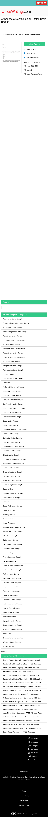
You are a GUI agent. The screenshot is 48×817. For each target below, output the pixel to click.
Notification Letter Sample (12, 531)
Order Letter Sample (10, 540)
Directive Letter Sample (11, 442)
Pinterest (34, 738)
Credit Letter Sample (10, 425)
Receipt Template (9, 561)
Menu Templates (9, 523)
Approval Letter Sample (11, 361)
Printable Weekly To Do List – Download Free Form (22, 709)
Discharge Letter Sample (12, 451)
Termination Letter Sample (12, 625)
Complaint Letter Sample (12, 395)
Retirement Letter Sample (12, 604)
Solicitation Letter (9, 617)
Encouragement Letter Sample (14, 459)
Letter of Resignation (10, 595)
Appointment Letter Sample (13, 353)
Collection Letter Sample (12, 391)
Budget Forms (8, 374)
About (24, 791)
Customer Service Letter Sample (15, 429)
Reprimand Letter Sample (12, 587)
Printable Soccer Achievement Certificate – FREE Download (23, 724)
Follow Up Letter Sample (12, 480)
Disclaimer (24, 801)
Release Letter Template (12, 583)
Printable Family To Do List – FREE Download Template (23, 705)
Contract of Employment (12, 412)
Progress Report (9, 553)
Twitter (34, 756)
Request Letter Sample (11, 591)
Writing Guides (8, 646)
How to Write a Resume (12, 608)
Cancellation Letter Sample (13, 378)
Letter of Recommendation (13, 566)
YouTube (34, 753)
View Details (34, 44)
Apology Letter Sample (11, 344)
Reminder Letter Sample (12, 578)
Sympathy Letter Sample (12, 621)
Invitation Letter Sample (12, 497)
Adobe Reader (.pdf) (33, 57)
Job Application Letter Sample (14, 349)
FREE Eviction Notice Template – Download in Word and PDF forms (23, 675)
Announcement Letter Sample (14, 340)
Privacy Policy (24, 796)
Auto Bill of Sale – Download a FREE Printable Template (23, 713)
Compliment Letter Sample (13, 400)
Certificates (7, 383)
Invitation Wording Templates (13, 777)
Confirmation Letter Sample (13, 404)
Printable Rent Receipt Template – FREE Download (22, 664)
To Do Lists (7, 634)
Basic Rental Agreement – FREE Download (19, 732)
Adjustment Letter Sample (12, 336)
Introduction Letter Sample (13, 493)
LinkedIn (34, 749)
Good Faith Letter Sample (12, 506)
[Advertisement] (24, 27)
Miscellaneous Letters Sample (14, 527)
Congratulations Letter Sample (14, 408)
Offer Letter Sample (10, 536)
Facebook (34, 760)
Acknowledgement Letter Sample (15, 332)
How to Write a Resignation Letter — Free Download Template (23, 702)
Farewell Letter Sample (11, 476)
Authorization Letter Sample (13, 370)
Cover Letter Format (10, 421)
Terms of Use (24, 805)
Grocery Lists (8, 489)
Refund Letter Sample (11, 574)
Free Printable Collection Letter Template (18, 671)
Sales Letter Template (11, 612)
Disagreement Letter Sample (13, 446)
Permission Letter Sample (12, 544)
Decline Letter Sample (11, 434)
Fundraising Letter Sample (13, 485)
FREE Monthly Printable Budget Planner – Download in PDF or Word (23, 687)
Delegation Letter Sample (12, 438)
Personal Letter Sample (11, 549)
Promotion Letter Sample (12, 557)
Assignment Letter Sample (12, 366)
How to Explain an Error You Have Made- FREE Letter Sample (23, 690)
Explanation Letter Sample (12, 472)
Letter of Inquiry (9, 510)
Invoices (6, 502)
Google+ (35, 746)
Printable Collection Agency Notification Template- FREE (23, 668)
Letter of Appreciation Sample (14, 357)
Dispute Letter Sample (11, 455)
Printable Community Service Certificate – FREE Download (23, 721)
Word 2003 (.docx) (32, 53)
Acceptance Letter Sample (12, 319)
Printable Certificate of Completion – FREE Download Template (23, 679)
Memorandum (8, 519)
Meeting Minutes (9, 514)
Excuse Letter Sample (11, 468)
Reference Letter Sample (12, 570)
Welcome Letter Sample (12, 642)
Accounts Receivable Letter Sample (16, 323)
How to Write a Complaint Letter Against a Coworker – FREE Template (23, 660)
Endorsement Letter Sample (13, 463)
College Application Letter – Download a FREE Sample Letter (23, 698)
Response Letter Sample (12, 600)
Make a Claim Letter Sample (13, 387)
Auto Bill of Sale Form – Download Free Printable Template (23, 717)
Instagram (34, 742)
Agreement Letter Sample (12, 327)
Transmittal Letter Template (13, 638)
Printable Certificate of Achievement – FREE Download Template (23, 683)
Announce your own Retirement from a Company (21, 694)
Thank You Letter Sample (12, 629)
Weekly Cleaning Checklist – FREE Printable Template (23, 728)
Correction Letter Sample (12, 417)
